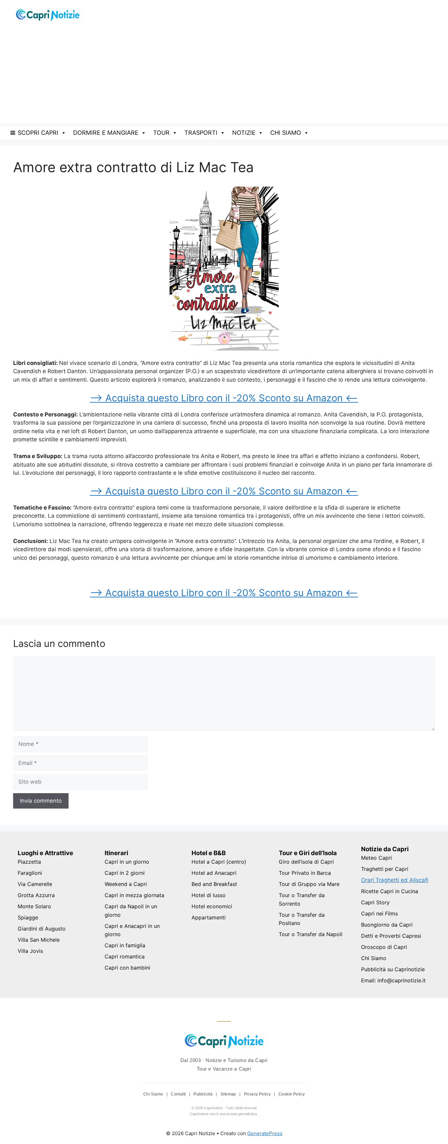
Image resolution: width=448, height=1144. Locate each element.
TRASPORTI (200, 132)
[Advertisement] (224, 77)
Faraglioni (30, 873)
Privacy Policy (258, 1094)
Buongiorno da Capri (387, 924)
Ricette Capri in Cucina (389, 891)
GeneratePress (264, 1133)
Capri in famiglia (125, 945)
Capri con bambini (127, 967)
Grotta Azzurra (36, 895)
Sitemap (228, 1094)
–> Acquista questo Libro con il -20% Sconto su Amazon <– (224, 398)
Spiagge (28, 917)
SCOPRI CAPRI (38, 132)
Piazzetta (29, 861)
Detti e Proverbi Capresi (391, 936)
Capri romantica (125, 956)
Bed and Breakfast (214, 884)
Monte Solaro (34, 906)
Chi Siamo (373, 958)
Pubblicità (203, 1094)
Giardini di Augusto (42, 928)
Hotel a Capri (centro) (219, 861)
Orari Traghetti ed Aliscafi (394, 880)
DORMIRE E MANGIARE (105, 132)
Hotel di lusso (209, 895)
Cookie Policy (291, 1094)
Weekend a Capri (126, 884)
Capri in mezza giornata (134, 895)
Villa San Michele (39, 939)
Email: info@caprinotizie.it (393, 980)
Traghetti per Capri (384, 869)
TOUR (161, 132)
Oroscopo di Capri (384, 947)
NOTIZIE (243, 132)
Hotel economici (212, 906)
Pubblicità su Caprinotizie (393, 969)
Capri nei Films (379, 913)
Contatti (179, 1094)
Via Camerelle (35, 884)
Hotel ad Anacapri (214, 873)
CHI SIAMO (285, 132)
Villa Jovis (30, 951)
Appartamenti (209, 917)
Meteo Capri (376, 857)
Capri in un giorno (127, 861)
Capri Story (375, 902)
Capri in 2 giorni (125, 873)
